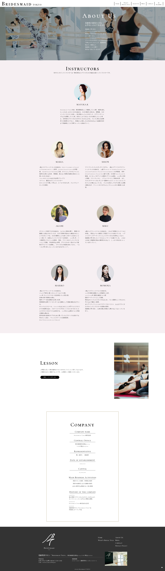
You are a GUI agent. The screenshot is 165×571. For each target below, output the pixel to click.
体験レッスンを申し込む (49, 377)
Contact (150, 3)
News (143, 3)
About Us (136, 3)
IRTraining (159, 3)
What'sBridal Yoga (126, 3)
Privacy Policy (121, 546)
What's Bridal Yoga (106, 540)
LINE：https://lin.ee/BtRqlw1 (47, 562)
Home (117, 3)
